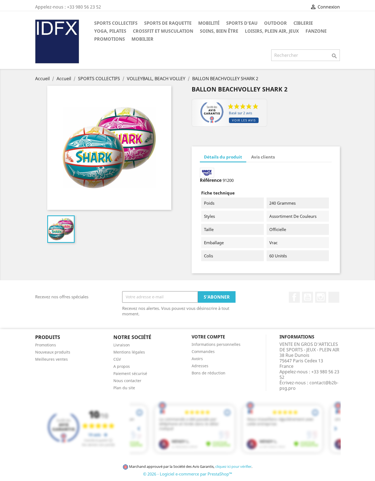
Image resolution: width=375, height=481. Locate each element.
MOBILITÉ (209, 23)
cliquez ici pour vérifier (233, 466)
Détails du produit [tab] (223, 157)
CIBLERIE (303, 23)
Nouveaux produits (52, 352)
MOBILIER (142, 39)
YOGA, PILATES (110, 31)
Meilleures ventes (51, 359)
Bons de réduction (208, 373)
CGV (117, 359)
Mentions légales (129, 352)
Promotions (45, 344)
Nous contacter (127, 380)
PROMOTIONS (109, 39)
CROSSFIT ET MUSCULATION (163, 31)
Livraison (121, 344)
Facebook (294, 297)
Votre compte (208, 337)
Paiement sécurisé (130, 373)
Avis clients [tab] (263, 157)
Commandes (203, 351)
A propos (121, 366)
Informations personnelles (216, 344)
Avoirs (197, 358)
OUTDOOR (275, 23)
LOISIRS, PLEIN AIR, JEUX (272, 31)
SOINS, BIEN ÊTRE (219, 31)
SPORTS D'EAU (242, 23)
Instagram (320, 297)
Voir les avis (244, 120)
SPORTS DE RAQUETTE (168, 23)
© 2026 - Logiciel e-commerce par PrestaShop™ (187, 474)
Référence (211, 180)
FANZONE (316, 31)
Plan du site (124, 387)
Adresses (200, 365)
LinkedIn (333, 297)
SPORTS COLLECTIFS (116, 23)
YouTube (307, 297)
